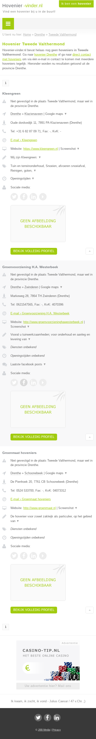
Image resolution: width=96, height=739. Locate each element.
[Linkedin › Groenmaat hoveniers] (33, 555)
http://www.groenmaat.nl (39, 508)
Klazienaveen (33, 114)
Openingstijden (22, 178)
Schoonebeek (33, 473)
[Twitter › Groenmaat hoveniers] (14, 555)
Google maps (56, 114)
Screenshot (70, 148)
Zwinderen (31, 287)
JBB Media (44, 729)
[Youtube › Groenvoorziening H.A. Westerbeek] (43, 382)
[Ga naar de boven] (90, 251)
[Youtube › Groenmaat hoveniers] (43, 555)
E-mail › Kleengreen (23, 140)
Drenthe (15, 114)
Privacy (56, 729)
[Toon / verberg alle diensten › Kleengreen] (52, 168)
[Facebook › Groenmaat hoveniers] (23, 555)
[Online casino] (48, 642)
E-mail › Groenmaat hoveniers (30, 499)
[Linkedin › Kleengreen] (33, 196)
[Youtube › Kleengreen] (43, 196)
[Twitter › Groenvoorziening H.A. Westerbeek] (14, 382)
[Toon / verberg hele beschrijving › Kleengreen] (52, 157)
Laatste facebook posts (28, 364)
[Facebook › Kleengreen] (23, 196)
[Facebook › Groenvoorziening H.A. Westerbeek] (23, 382)
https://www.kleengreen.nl (40, 148)
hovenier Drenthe (45, 54)
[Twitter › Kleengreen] (14, 196)
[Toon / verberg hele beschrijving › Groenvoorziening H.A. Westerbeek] (52, 336)
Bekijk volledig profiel (33, 251)
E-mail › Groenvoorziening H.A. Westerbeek (39, 313)
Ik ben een (76, 3)
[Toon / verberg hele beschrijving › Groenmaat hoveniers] (52, 518)
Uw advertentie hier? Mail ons (48, 686)
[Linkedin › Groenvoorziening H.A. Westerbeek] (33, 382)
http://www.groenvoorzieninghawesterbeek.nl (53, 322)
